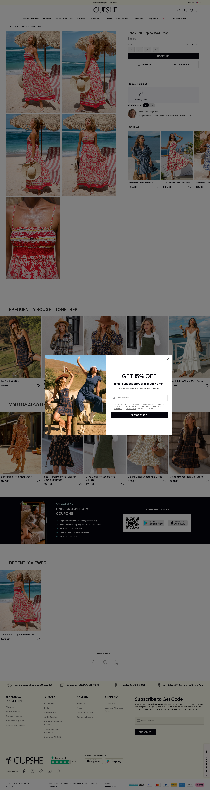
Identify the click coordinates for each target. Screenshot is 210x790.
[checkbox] (112, 404)
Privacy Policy (131, 409)
